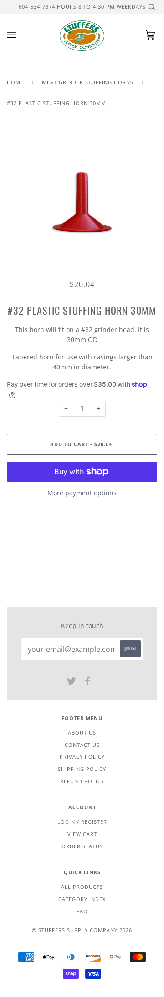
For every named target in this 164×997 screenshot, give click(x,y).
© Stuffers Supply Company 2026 (82, 930)
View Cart (82, 834)
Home (15, 82)
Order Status (82, 846)
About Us (82, 732)
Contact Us (82, 744)
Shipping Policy (82, 768)
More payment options (82, 492)
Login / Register (82, 821)
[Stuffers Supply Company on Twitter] (72, 682)
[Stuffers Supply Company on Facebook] (87, 682)
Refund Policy (82, 781)
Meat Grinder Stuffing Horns (87, 82)
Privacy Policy (82, 756)
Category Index (82, 899)
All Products (82, 886)
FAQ (82, 911)
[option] (82, 202)
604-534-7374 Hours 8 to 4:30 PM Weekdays (82, 6)
